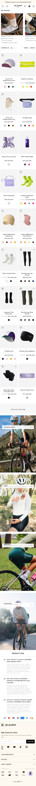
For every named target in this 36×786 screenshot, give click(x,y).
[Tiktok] (21, 747)
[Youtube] (14, 747)
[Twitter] (2, 747)
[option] (12, 28)
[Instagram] (27, 747)
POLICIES (4, 759)
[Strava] (2, 749)
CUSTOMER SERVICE (7, 754)
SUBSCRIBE (30, 741)
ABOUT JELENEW (6, 764)
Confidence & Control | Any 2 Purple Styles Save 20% (18, 2)
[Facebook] (8, 747)
